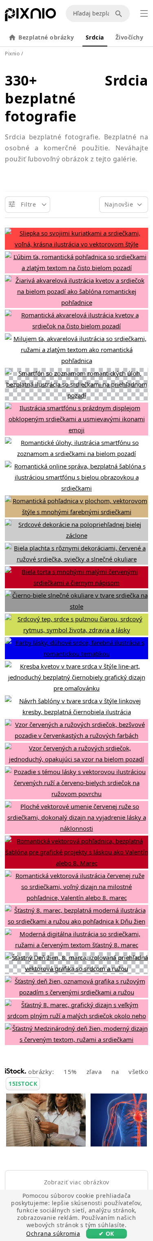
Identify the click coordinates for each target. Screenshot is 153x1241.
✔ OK (106, 1233)
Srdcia (95, 37)
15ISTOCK (23, 1083)
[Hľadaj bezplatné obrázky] (120, 13)
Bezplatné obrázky (46, 37)
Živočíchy (129, 37)
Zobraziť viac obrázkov (76, 1182)
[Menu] (144, 13)
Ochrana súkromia (53, 1233)
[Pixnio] (30, 16)
